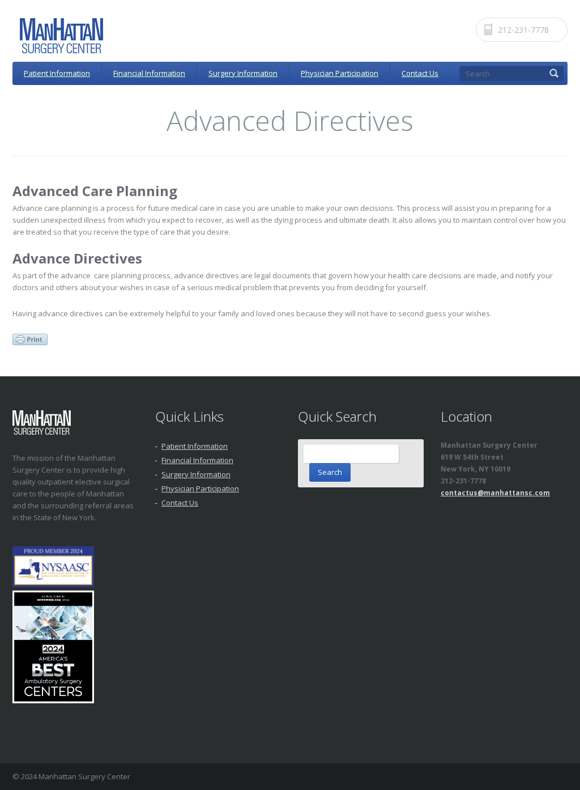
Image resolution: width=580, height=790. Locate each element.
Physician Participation (339, 73)
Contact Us (420, 73)
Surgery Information (243, 73)
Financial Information (149, 73)
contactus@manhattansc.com (495, 493)
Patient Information (57, 73)
